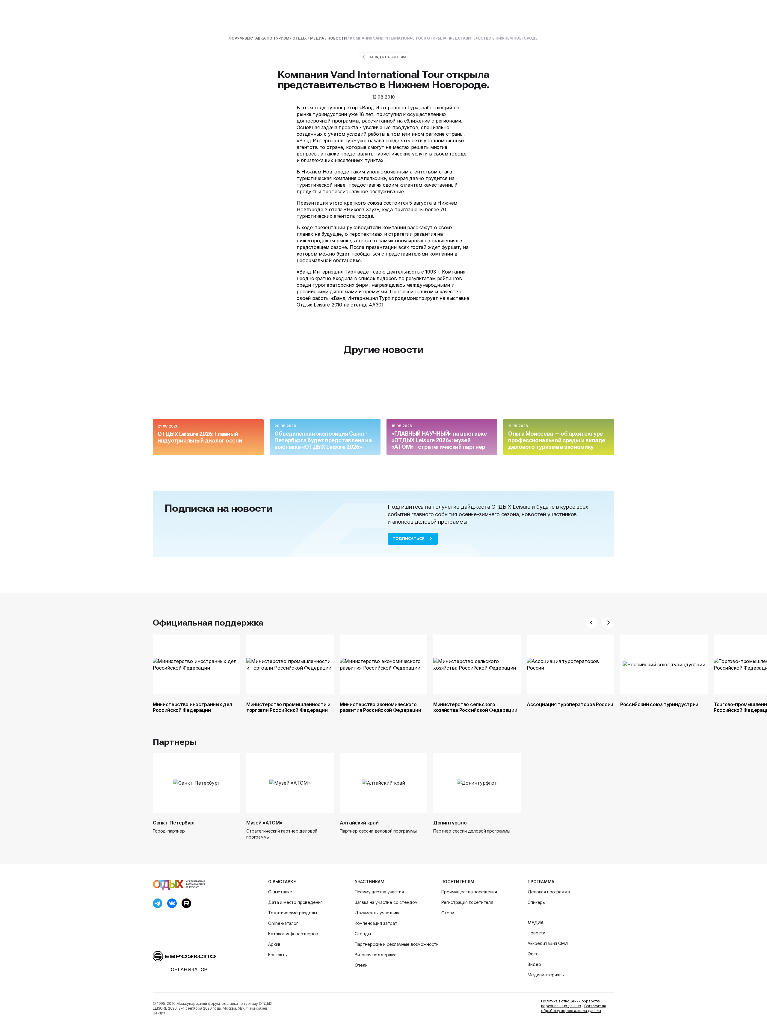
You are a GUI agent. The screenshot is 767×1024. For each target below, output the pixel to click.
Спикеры (537, 902)
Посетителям (457, 881)
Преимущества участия (379, 891)
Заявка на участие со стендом (386, 902)
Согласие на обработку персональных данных (573, 1008)
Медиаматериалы (546, 974)
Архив (274, 944)
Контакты (278, 954)
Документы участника (378, 912)
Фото (533, 953)
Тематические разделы (292, 912)
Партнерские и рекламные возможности (397, 944)
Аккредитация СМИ (547, 943)
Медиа (535, 922)
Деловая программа (549, 891)
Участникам (369, 881)
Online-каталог (283, 923)
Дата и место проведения (295, 902)
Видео (534, 964)
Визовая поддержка (375, 954)
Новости (536, 932)
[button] (591, 623)
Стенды (363, 933)
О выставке (281, 881)
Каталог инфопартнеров (293, 933)
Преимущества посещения (469, 891)
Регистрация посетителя (467, 902)
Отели (361, 965)
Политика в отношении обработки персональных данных (570, 1003)
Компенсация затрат (376, 923)
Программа (541, 881)
